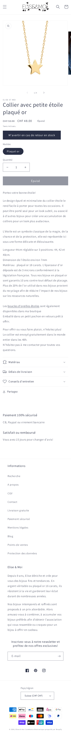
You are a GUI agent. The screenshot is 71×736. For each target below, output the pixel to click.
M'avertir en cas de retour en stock (32, 135)
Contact (12, 502)
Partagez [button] (12, 391)
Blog (10, 536)
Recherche (14, 476)
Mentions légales (18, 527)
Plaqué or (13, 151)
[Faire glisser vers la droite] (44, 92)
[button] (5, 7)
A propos (13, 484)
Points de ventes (18, 544)
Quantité (7, 159)
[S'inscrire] (59, 656)
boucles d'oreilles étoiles (23, 306)
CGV (10, 493)
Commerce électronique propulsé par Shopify (43, 729)
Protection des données (22, 553)
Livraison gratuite (18, 510)
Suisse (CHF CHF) (34, 695)
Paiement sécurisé (19, 519)
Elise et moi (20, 729)
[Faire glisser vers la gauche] (27, 92)
